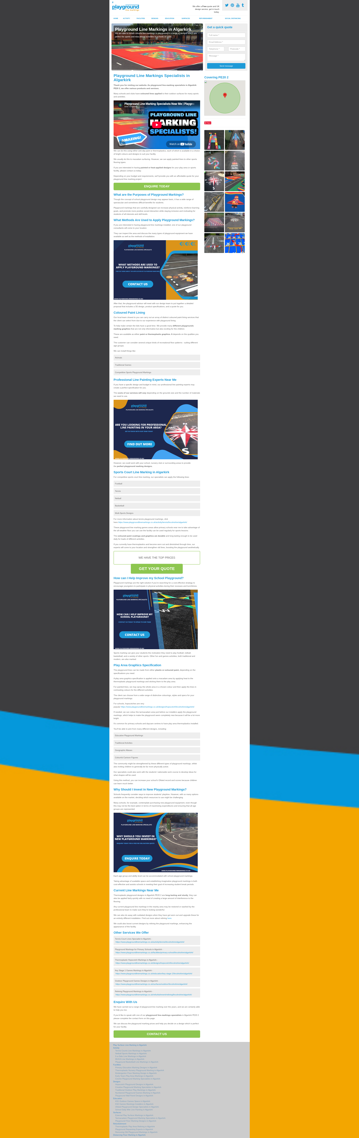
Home (115, 18)
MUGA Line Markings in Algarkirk (129, 1059)
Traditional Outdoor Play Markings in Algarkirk (135, 1090)
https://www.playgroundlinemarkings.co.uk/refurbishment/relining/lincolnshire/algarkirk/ (154, 994)
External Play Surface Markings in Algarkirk (134, 1115)
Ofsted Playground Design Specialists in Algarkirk (137, 1107)
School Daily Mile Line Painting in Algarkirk (134, 1110)
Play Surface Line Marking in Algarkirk (130, 1045)
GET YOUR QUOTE (157, 568)
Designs (154, 18)
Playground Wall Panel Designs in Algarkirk (134, 1095)
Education (169, 18)
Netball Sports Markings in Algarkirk (131, 1053)
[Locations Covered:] (112, 2)
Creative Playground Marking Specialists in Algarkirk (138, 1087)
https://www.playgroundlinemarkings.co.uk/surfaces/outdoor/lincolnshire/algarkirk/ (151, 984)
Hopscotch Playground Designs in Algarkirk (134, 1084)
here (169, 918)
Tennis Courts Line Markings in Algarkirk (133, 1051)
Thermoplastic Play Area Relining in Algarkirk (135, 1126)
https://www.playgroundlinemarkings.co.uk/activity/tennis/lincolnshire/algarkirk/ (152, 522)
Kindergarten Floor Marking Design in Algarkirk (136, 1073)
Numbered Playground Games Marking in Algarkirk (137, 1093)
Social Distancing (233, 18)
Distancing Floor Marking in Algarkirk (129, 1135)
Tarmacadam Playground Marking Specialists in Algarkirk (140, 1118)
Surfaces (186, 18)
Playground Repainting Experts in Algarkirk (134, 1129)
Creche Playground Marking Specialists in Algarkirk (137, 1079)
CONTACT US (157, 1034)
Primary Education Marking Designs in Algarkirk (136, 1067)
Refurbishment (205, 18)
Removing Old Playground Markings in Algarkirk (136, 1132)
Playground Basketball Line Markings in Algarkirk (136, 1062)
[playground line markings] (127, 7)
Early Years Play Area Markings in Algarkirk (134, 1076)
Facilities (141, 18)
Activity (126, 18)
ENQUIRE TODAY (157, 186)
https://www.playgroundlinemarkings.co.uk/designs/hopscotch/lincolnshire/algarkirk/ (157, 707)
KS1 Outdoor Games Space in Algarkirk (132, 1101)
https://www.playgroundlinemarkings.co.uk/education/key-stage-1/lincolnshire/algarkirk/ (154, 973)
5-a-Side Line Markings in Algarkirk (130, 1056)
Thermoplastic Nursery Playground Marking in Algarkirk (139, 1070)
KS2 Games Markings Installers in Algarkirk (134, 1104)
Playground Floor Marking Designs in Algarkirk (135, 1121)
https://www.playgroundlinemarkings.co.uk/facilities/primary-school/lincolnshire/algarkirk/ (154, 952)
